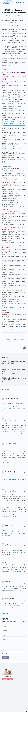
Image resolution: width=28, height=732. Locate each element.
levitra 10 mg (9, 490)
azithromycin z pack (14, 479)
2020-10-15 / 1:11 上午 (10, 472)
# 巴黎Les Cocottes (6, 339)
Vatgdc (7, 544)
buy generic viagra (11, 398)
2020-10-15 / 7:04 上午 (10, 444)
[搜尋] (23, 2)
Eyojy (7, 419)
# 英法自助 (4, 336)
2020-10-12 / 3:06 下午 (10, 545)
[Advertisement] (14, 699)
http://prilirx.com (14, 408)
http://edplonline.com (8, 434)
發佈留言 (5, 657)
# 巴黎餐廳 (15, 336)
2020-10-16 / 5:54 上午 (10, 400)
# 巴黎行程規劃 (21, 339)
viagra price (9, 525)
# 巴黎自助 (10, 336)
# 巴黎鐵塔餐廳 (14, 339)
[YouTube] (20, 2)
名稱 (4, 626)
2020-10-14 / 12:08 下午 (11, 491)
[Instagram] (18, 2)
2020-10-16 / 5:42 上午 (10, 420)
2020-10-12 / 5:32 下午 (10, 526)
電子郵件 (5, 631)
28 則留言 (12, 373)
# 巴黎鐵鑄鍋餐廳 (7, 341)
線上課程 (3, 669)
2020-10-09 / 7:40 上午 (10, 600)
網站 (4, 635)
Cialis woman (16, 571)
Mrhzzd (7, 581)
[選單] (25, 2)
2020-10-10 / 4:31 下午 (10, 583)
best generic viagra (11, 443)
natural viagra (10, 598)
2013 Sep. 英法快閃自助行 (17, 15)
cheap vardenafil (11, 471)
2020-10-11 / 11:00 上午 (11, 564)
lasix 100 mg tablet (19, 460)
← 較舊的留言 (5, 613)
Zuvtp (7, 562)
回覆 (25, 400)
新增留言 (5, 639)
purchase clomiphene (19, 552)
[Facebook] (16, 2)
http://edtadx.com (7, 590)
